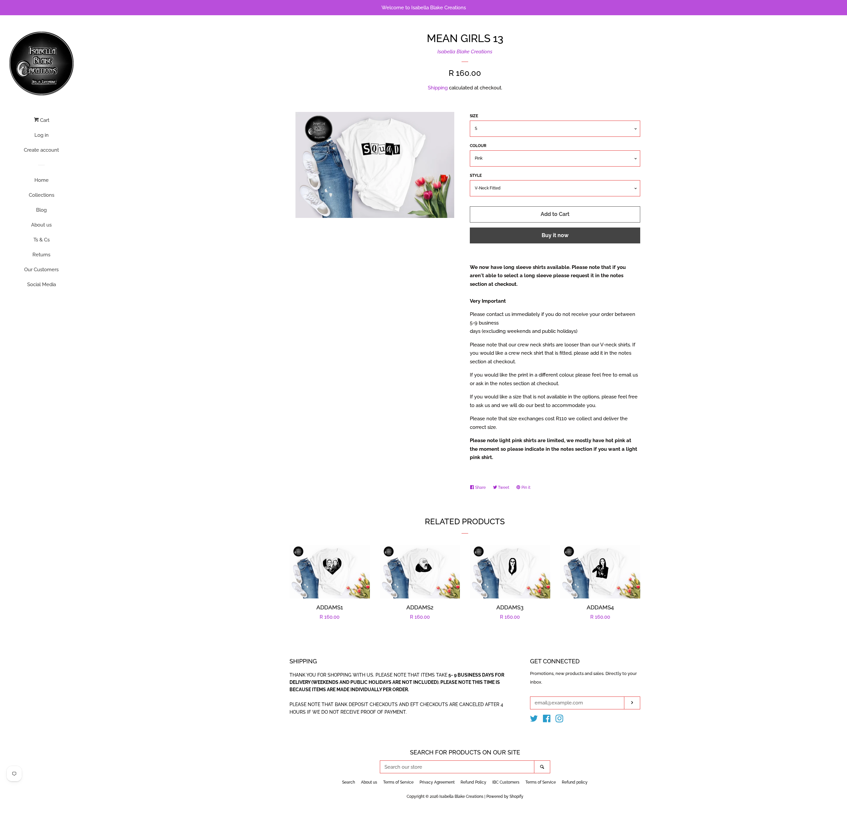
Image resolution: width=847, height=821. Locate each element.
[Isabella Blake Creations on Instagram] (559, 720)
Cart (44, 120)
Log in (41, 135)
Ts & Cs (41, 240)
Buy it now (555, 235)
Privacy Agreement (437, 782)
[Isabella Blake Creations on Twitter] (534, 720)
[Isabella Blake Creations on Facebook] (547, 720)
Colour (478, 145)
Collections (41, 195)
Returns (41, 255)
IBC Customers (505, 782)
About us (41, 225)
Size (474, 116)
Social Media (41, 284)
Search (348, 782)
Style (476, 175)
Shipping (438, 88)
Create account (41, 150)
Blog (41, 210)
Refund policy (575, 782)
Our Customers (41, 270)
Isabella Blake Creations (464, 52)
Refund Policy (473, 782)
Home (41, 180)
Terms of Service (398, 782)
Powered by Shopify (504, 796)
